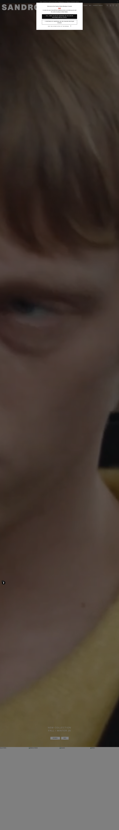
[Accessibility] (3, 582)
